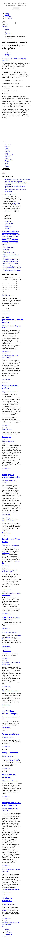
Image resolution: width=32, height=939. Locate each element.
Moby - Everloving (10, 752)
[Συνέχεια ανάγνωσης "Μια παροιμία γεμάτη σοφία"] (10, 922)
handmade (13, 235)
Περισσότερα (16, 9)
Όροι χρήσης (8, 16)
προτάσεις (8, 211)
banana (7, 146)
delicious (7, 151)
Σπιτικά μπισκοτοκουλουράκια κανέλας (12, 319)
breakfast (7, 145)
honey (7, 150)
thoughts (9, 243)
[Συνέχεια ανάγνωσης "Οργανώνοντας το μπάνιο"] (10, 392)
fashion (4, 235)
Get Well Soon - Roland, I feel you (10, 712)
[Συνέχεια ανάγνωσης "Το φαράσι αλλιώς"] (7, 737)
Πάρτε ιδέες (15, 203)
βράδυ (8, 637)
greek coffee (8, 160)
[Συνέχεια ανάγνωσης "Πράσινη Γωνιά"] (7, 429)
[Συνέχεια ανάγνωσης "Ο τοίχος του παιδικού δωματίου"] (12, 482)
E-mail (7, 56)
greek (8, 235)
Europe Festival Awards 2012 (11, 889)
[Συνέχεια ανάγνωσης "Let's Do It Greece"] (7, 296)
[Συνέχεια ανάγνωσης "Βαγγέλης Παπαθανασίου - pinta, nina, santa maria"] (12, 520)
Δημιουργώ (8, 33)
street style (12, 241)
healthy (7, 153)
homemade (14, 236)
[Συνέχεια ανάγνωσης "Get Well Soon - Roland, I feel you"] (12, 718)
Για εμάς (7, 15)
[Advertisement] (14, 130)
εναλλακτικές (6, 553)
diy (18, 233)
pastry (13, 239)
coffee (7, 161)
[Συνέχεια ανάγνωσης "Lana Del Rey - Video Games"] (10, 545)
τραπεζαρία (5, 910)
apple (6, 148)
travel (14, 243)
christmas (5, 231)
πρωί (19, 635)
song (8, 241)
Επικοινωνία (8, 18)
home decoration (6, 236)
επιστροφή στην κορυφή (9, 194)
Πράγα (4, 639)
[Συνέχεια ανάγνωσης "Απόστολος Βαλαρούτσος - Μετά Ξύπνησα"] (12, 357)
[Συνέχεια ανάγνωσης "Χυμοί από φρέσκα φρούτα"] (10, 691)
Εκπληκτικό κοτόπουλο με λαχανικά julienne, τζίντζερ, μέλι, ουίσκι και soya (17, 180)
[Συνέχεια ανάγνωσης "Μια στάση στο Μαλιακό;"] (9, 781)
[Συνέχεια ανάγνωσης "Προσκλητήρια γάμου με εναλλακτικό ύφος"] (12, 572)
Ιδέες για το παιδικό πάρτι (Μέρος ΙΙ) (11, 803)
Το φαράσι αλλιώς (10, 734)
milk (6, 158)
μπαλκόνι (10, 909)
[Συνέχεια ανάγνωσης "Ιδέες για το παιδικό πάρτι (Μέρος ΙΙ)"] (12, 810)
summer (4, 243)
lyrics (4, 239)
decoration (16, 231)
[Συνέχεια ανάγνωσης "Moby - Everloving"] (7, 756)
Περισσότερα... (6, 311)
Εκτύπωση (8, 54)
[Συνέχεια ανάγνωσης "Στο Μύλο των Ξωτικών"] (9, 632)
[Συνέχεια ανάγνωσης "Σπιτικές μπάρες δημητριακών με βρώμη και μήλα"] (12, 619)
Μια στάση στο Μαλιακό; (9, 775)
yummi (7, 165)
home (18, 235)
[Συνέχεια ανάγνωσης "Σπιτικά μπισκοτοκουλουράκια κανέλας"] (12, 327)
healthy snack (9, 155)
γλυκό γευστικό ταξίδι (12, 761)
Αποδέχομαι (16, 8)
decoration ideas (6, 233)
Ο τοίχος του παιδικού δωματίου (11, 475)
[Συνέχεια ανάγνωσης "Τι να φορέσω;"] (6, 651)
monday (7, 156)
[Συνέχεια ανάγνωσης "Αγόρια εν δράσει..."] (8, 441)
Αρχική (7, 13)
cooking (10, 231)
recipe (7, 166)
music (9, 238)
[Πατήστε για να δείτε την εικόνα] (16, 60)
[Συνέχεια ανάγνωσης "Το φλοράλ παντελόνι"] (8, 904)
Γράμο (18, 759)
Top (3, 926)
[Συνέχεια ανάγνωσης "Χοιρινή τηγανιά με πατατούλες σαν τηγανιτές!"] (12, 595)
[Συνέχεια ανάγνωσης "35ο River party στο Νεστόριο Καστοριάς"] (12, 871)
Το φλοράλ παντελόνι (7, 899)
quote (16, 239)
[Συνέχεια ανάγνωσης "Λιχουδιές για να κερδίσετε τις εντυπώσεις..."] (12, 664)
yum (6, 163)
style (16, 241)
